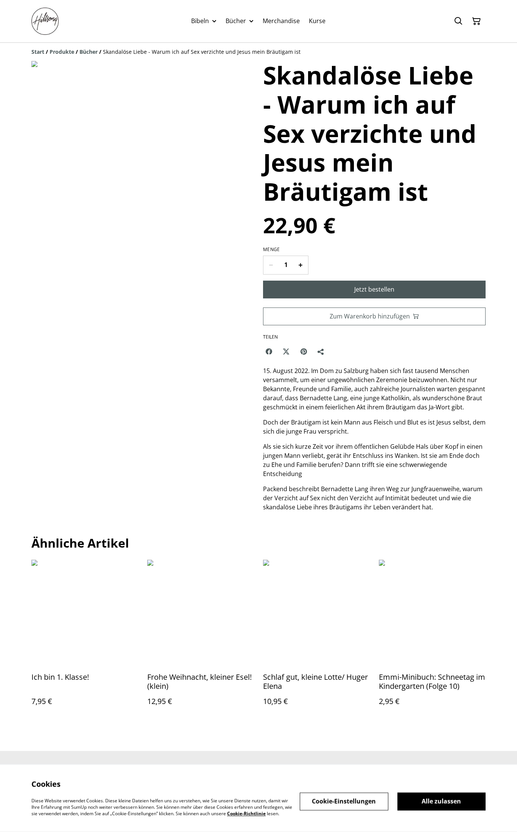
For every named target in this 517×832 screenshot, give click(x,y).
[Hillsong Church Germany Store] (45, 21)
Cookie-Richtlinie (246, 813)
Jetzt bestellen (374, 289)
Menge (271, 249)
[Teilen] (321, 351)
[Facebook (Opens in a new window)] (268, 351)
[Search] (458, 21)
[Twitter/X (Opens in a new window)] (286, 351)
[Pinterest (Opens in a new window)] (303, 351)
